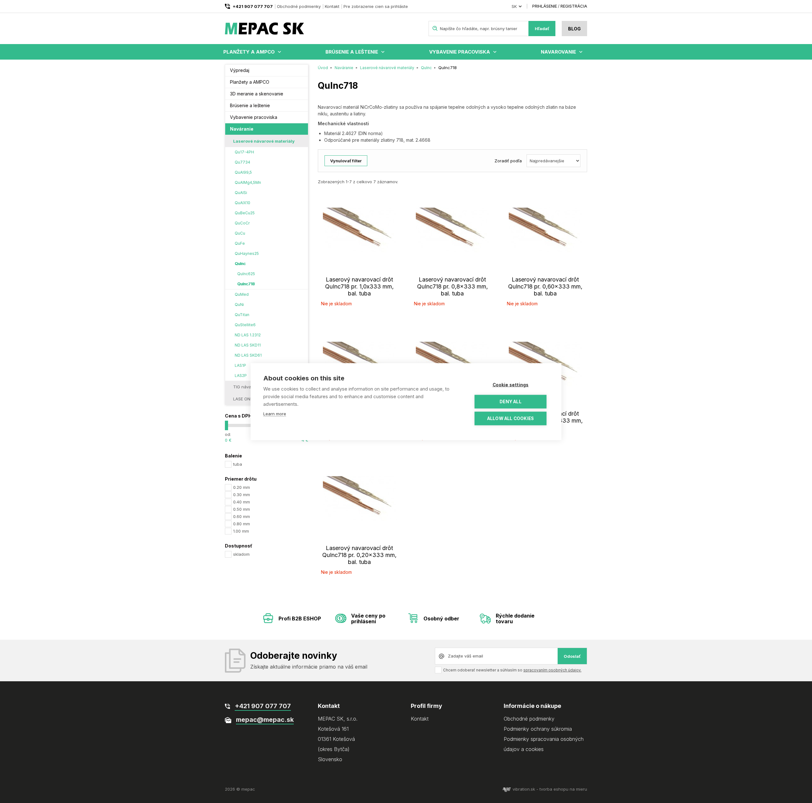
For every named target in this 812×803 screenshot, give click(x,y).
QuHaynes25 (247, 253)
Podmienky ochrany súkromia (538, 729)
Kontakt (332, 6)
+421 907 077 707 (252, 6)
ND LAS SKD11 (248, 345)
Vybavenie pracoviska (459, 52)
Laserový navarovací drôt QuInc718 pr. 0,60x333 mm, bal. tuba (545, 286)
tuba (237, 464)
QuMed (242, 294)
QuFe (240, 243)
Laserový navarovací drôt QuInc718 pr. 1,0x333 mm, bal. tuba (359, 286)
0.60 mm (241, 516)
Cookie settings (511, 384)
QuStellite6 (245, 324)
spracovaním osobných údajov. (552, 670)
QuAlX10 (242, 202)
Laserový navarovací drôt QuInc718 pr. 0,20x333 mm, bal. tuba (359, 555)
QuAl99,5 (243, 172)
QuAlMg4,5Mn (248, 182)
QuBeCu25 (245, 212)
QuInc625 (246, 273)
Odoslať (572, 656)
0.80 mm (241, 523)
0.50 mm (241, 509)
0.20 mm (241, 487)
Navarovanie (558, 52)
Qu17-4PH (244, 152)
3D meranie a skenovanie (256, 93)
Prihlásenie (544, 6)
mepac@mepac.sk (265, 719)
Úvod (323, 67)
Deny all (510, 401)
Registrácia (573, 6)
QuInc (240, 263)
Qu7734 (242, 162)
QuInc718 (246, 284)
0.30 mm (241, 494)
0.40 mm (241, 501)
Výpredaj (239, 70)
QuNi (239, 304)
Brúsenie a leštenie (351, 52)
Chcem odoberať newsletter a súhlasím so (512, 670)
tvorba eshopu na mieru (563, 789)
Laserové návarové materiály (264, 141)
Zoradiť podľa (508, 160)
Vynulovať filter (346, 160)
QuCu (240, 233)
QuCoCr (242, 223)
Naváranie (241, 129)
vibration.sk (524, 789)
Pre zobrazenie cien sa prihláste (376, 6)
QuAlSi (241, 192)
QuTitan (242, 314)
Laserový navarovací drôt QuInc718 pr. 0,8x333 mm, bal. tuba (452, 286)
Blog (574, 28)
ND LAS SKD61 (248, 355)
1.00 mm (241, 531)
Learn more (274, 413)
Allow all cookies (510, 418)
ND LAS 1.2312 (248, 335)
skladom (241, 554)
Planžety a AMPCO (249, 52)
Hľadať (542, 28)
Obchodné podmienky (299, 6)
